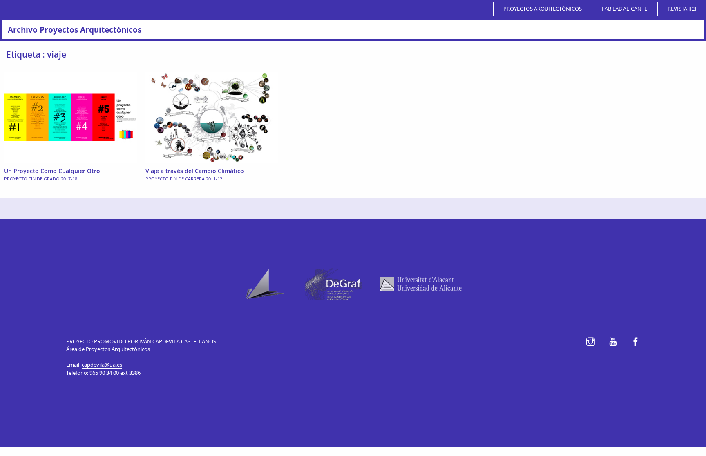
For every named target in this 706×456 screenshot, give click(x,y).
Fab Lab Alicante (624, 8)
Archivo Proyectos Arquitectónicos (74, 29)
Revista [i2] (682, 8)
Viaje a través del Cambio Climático (194, 171)
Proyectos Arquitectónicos (542, 8)
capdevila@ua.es (102, 364)
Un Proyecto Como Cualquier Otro (52, 171)
